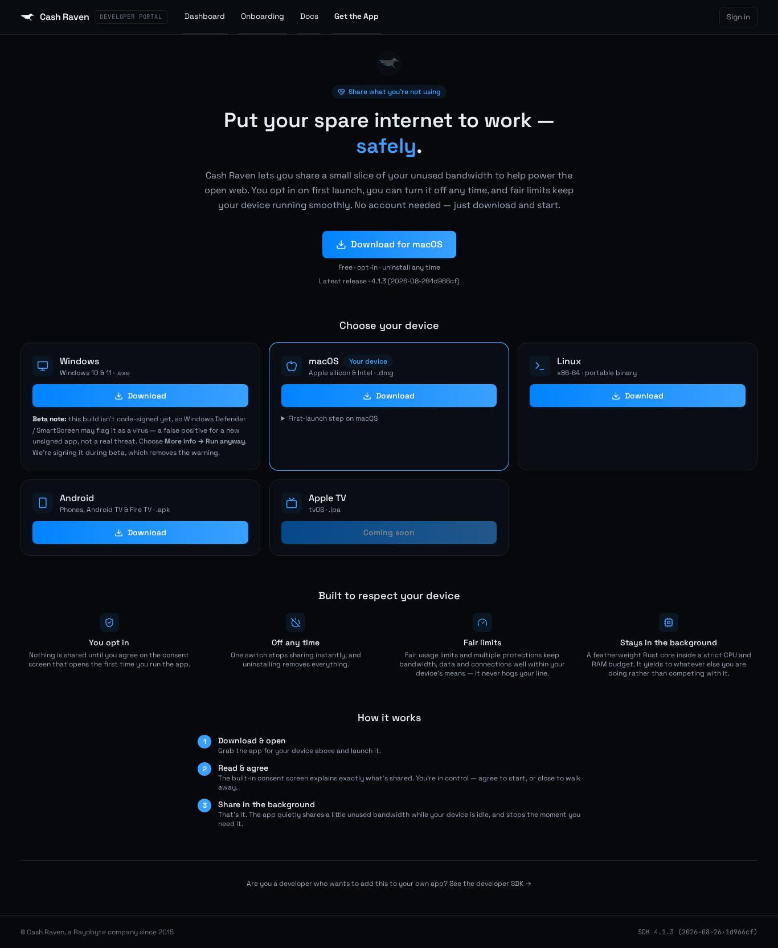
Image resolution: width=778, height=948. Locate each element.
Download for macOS (397, 244)
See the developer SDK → (490, 883)
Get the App (356, 16)
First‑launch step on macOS (333, 418)
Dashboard (205, 16)
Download (147, 395)
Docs (309, 16)
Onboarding (262, 16)
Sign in (738, 17)
